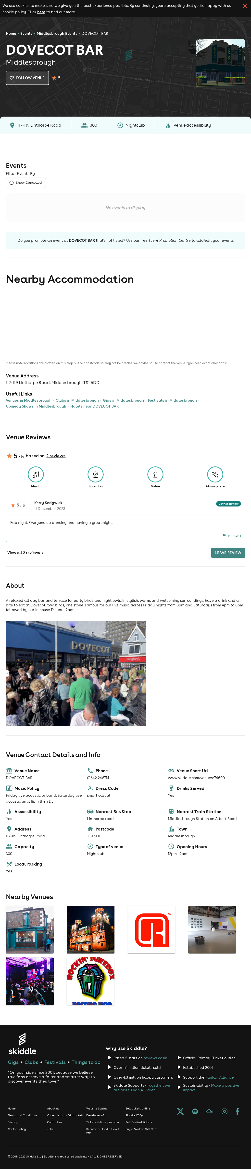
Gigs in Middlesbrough (123, 400)
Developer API (95, 1115)
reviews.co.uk (155, 1058)
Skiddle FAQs (134, 1115)
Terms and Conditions (23, 1115)
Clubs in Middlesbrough (77, 400)
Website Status (96, 1108)
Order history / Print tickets (65, 1115)
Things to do (86, 1062)
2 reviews (55, 455)
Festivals (55, 1062)
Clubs (31, 1062)
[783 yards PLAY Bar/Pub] (30, 1005)
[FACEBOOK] (237, 1112)
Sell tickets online (138, 1108)
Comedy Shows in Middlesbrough (36, 406)
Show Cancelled (29, 183)
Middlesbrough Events (57, 33)
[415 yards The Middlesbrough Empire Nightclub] (91, 953)
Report (235, 535)
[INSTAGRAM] (224, 1112)
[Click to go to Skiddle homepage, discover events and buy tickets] (22, 1043)
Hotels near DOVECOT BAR (94, 406)
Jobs (50, 1129)
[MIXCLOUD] (209, 1112)
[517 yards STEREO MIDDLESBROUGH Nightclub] (151, 953)
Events (26, 33)
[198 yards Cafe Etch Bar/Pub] (30, 953)
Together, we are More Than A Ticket (141, 1087)
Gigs (13, 1062)
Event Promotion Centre (170, 240)
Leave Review (228, 552)
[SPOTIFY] (195, 1112)
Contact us (54, 1122)
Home (11, 33)
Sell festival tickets (139, 1122)
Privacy (13, 1122)
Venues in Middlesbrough (28, 400)
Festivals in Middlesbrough (172, 400)
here (41, 11)
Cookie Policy (17, 1129)
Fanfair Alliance (219, 1077)
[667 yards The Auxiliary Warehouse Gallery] (212, 953)
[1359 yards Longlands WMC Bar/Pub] (91, 1005)
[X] (180, 1112)
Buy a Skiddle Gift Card (141, 1129)
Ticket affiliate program (102, 1122)
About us (53, 1108)
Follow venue (30, 77)
